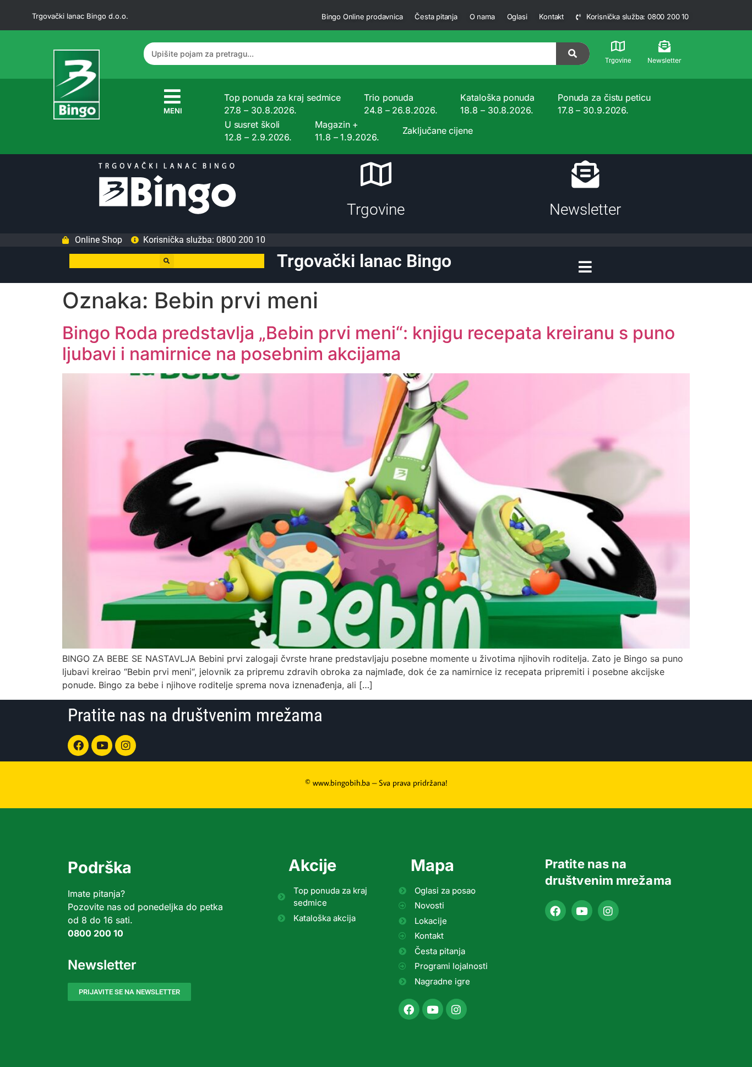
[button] (167, 261)
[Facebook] (78, 745)
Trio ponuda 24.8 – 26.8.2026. (400, 103)
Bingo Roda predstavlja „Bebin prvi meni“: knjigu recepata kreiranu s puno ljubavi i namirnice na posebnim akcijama (368, 343)
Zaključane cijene (437, 130)
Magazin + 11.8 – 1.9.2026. (347, 130)
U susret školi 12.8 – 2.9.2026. (258, 130)
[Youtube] (101, 745)
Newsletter (664, 60)
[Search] (573, 53)
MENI (173, 110)
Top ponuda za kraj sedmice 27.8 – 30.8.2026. (282, 103)
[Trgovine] (618, 46)
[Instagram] (125, 745)
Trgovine (618, 60)
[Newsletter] (664, 46)
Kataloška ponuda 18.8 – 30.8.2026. (497, 103)
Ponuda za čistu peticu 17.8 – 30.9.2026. (604, 103)
